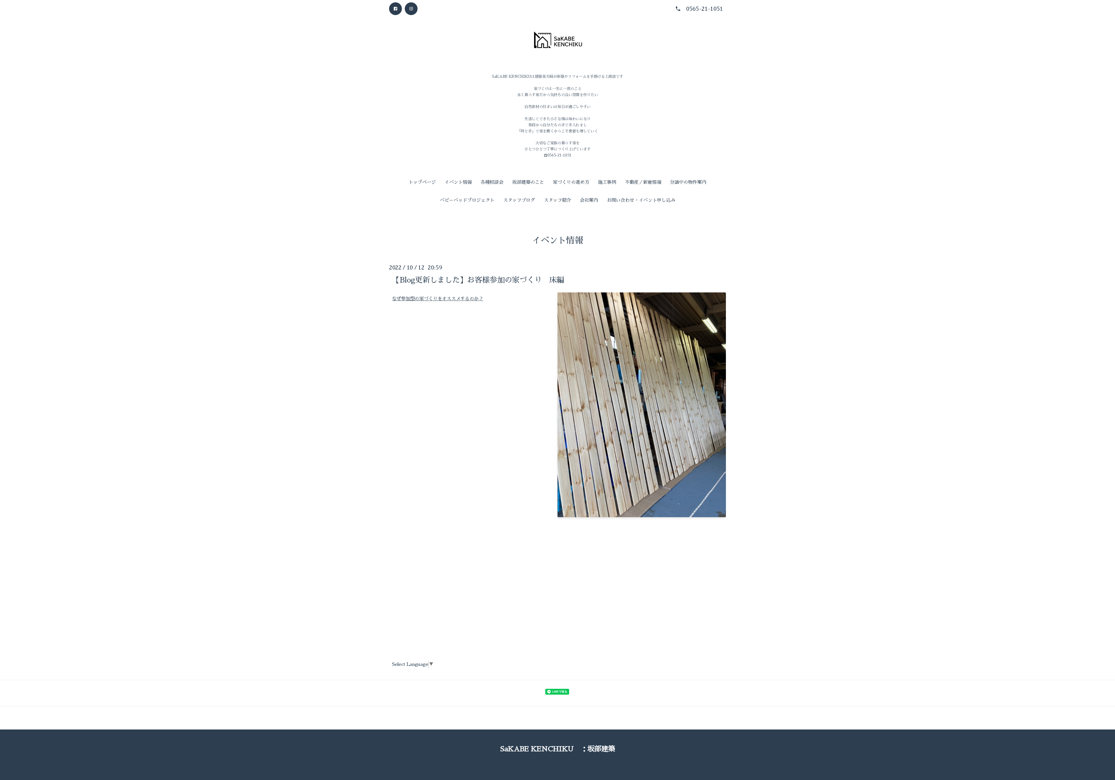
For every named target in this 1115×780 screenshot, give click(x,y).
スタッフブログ (519, 200)
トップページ (422, 182)
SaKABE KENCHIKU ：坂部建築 (557, 748)
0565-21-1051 (704, 9)
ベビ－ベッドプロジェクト (467, 200)
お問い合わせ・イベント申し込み (641, 200)
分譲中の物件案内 (688, 182)
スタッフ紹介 (557, 200)
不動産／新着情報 (643, 182)
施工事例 (607, 182)
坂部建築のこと (528, 182)
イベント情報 (458, 182)
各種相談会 (492, 182)
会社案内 (589, 200)
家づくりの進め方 (571, 182)
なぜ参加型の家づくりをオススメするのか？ (437, 298)
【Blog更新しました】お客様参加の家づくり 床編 (478, 279)
